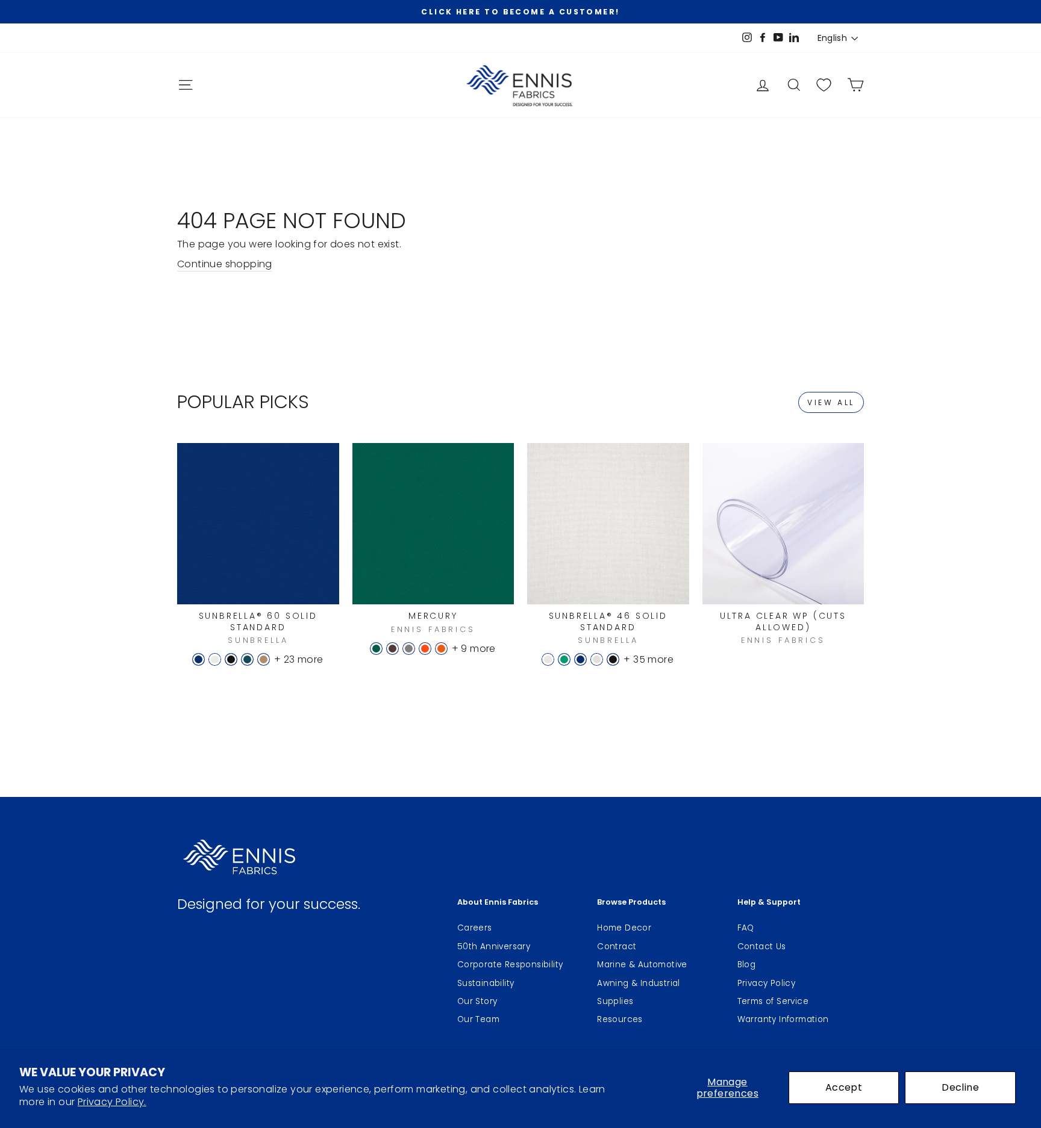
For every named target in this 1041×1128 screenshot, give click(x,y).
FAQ (745, 928)
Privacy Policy (766, 983)
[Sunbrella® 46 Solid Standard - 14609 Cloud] (548, 659)
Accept (843, 1087)
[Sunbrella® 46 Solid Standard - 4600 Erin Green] (564, 659)
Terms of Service (772, 1001)
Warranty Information (783, 1019)
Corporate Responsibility (510, 964)
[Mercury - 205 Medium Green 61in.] (376, 648)
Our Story (477, 1001)
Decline (960, 1087)
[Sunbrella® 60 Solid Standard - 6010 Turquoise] (247, 659)
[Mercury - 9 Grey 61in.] (408, 648)
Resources (620, 1019)
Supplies (615, 1001)
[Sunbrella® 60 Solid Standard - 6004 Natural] (214, 659)
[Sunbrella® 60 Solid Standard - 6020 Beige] (263, 659)
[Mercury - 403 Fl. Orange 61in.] (425, 648)
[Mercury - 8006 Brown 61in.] (392, 648)
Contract (616, 946)
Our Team (478, 1019)
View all (831, 402)
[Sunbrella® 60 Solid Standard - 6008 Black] (231, 659)
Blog (746, 964)
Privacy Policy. (112, 1102)
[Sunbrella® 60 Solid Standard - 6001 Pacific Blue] (198, 659)
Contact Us (761, 946)
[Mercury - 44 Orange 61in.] (441, 648)
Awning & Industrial (638, 983)
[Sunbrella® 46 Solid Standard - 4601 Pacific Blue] (580, 659)
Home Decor (624, 928)
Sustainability (485, 983)
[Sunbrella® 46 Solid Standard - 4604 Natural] (596, 659)
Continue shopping (224, 264)
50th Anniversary (493, 946)
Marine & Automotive (642, 964)
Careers (474, 928)
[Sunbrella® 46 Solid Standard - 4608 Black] (613, 659)
